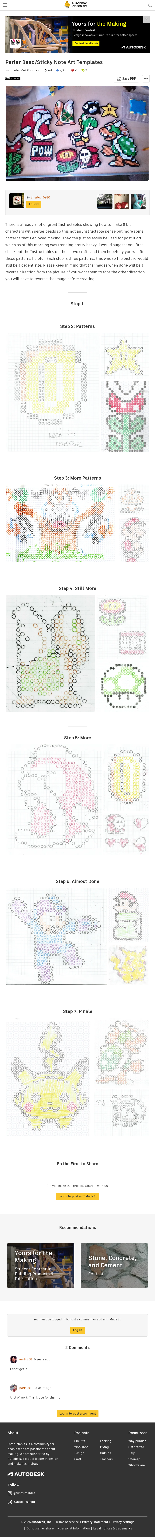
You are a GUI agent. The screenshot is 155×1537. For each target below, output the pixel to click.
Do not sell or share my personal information (58, 1528)
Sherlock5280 (19, 70)
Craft (77, 1459)
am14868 (25, 1359)
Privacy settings (123, 1522)
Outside (105, 1453)
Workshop (81, 1447)
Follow (34, 204)
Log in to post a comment (77, 1413)
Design (38, 70)
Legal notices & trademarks (112, 1528)
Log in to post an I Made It (77, 1196)
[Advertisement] (77, 34)
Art (50, 70)
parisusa (25, 1388)
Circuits (79, 1441)
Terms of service (67, 1522)
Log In (77, 1330)
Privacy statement (95, 1522)
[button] (5, 5)
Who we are (136, 1465)
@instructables (24, 1493)
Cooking (106, 1441)
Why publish (137, 1441)
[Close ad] (146, 19)
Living (104, 1447)
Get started (136, 1447)
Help (131, 1453)
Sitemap (134, 1459)
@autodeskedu (24, 1502)
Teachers (106, 1459)
